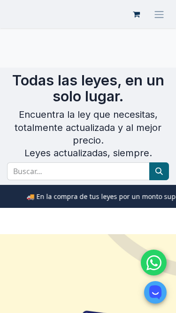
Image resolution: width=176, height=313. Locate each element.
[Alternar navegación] (159, 14)
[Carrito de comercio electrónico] (136, 14)
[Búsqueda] (159, 171)
